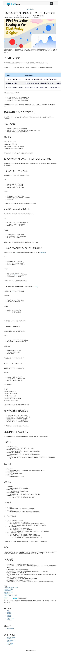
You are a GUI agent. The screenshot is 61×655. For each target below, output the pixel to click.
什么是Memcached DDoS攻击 (11, 587)
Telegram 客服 (10, 628)
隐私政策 (9, 617)
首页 (8, 611)
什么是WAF (9, 644)
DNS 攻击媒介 (43, 252)
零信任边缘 (9, 638)
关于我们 (9, 614)
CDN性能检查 (7, 593)
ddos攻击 (9, 641)
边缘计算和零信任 (8, 592)
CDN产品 (9, 619)
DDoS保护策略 (7, 590)
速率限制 (14, 275)
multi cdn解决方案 (11, 640)
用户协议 (9, 615)
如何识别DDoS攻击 (8, 589)
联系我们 (9, 612)
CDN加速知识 (30, 9)
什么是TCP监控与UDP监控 (10, 595)
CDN (35, 286)
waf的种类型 (10, 643)
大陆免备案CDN (11, 637)
